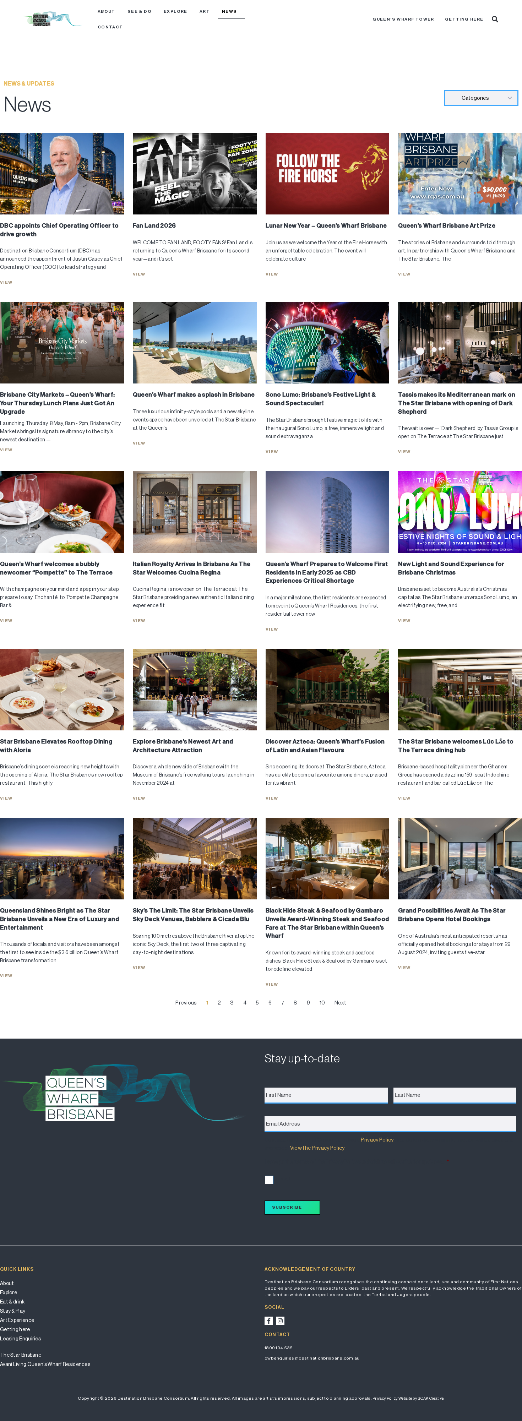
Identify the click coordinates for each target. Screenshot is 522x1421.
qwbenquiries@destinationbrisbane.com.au (312, 1358)
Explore (175, 11)
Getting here (464, 19)
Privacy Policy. (385, 1398)
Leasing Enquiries (20, 1338)
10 (322, 1003)
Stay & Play (12, 1311)
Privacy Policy (377, 1140)
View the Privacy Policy (317, 1148)
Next (341, 1003)
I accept (282, 1178)
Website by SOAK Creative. (421, 1398)
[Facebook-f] (269, 1321)
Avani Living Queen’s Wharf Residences (45, 1364)
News (229, 11)
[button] (495, 19)
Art (205, 11)
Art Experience (17, 1320)
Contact (110, 26)
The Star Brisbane (20, 1355)
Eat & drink (12, 1302)
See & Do (139, 11)
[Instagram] (280, 1321)
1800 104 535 (279, 1347)
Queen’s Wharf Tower (403, 19)
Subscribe (287, 1207)
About (106, 11)
